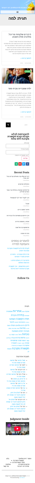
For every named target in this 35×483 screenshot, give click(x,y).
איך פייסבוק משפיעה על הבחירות (18, 215)
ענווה (13, 334)
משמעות (15, 331)
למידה (27, 328)
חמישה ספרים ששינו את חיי (16, 381)
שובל (27, 204)
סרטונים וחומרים (23, 464)
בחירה (20, 315)
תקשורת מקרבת (20, 348)
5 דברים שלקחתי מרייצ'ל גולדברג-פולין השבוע (20, 35)
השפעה (12, 319)
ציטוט (22, 337)
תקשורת (19, 343)
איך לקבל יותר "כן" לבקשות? (19, 198)
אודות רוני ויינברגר (23, 466)
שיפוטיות (13, 340)
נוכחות (25, 334)
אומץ (23, 311)
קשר (27, 340)
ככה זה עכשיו (25, 233)
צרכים (17, 337)
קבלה (13, 338)
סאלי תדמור (21, 360)
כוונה (8, 325)
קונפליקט (8, 338)
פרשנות (27, 338)
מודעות (23, 328)
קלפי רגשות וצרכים (18, 462)
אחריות (17, 311)
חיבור (12, 322)
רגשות (24, 340)
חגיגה (16, 322)
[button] (17, 12)
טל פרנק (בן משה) (19, 379)
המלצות (8, 464)
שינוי (19, 340)
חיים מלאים (20, 325)
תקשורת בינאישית (17, 345)
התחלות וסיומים (23, 184)
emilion (22, 477)
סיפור (16, 334)
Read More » (26, 180)
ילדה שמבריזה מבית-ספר (19, 88)
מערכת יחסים (24, 331)
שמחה (27, 343)
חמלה (13, 325)
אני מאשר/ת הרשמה (21, 155)
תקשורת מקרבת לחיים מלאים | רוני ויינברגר (17, 8)
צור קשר (6, 466)
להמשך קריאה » (26, 58)
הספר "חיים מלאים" (24, 458)
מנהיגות (14, 328)
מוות (18, 328)
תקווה (23, 343)
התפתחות (22, 322)
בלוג (7, 458)
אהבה (27, 311)
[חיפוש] (8, 124)
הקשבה (20, 318)
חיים (27, 325)
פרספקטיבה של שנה (22, 227)
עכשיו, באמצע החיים (22, 221)
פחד (10, 334)
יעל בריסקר (21, 383)
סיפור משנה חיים (23, 209)
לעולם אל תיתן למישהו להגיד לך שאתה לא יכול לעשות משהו (16, 395)
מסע (10, 328)
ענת (24, 388)
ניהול (20, 334)
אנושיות (27, 315)
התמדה (27, 322)
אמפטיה (9, 311)
